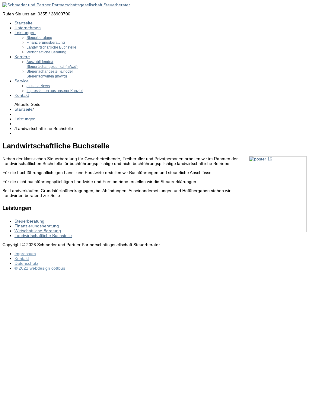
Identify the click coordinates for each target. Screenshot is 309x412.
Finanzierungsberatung (46, 42)
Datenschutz (26, 263)
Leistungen (25, 32)
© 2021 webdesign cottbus (39, 268)
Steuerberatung (39, 38)
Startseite (23, 23)
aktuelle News (38, 86)
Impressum (25, 253)
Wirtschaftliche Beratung (46, 52)
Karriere (22, 56)
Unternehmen (27, 27)
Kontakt (21, 95)
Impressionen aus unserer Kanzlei (55, 91)
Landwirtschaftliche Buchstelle (51, 47)
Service (21, 80)
